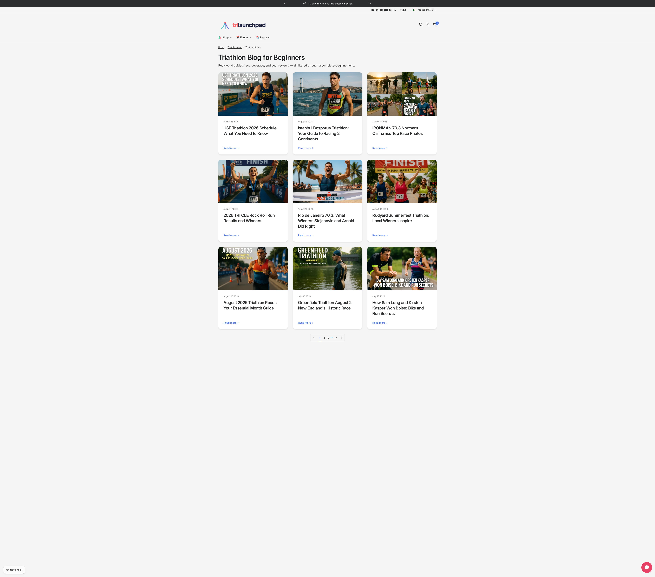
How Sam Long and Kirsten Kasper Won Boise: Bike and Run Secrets (398, 308)
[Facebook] (372, 10)
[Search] (420, 24)
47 (335, 337)
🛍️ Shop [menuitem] (223, 37)
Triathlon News (235, 47)
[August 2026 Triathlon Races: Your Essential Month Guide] (253, 268)
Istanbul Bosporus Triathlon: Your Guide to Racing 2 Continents (323, 133)
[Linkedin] (395, 10)
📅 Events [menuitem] (242, 37)
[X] (377, 10)
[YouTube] (386, 10)
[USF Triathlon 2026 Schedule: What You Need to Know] (253, 94)
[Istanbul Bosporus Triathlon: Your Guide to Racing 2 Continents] (327, 94)
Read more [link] (230, 148)
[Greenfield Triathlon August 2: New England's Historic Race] (327, 268)
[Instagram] (381, 10)
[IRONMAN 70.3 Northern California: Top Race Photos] (402, 94)
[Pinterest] (390, 10)
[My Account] (427, 24)
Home (221, 47)
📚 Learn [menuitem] (261, 37)
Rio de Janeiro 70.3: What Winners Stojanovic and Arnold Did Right (326, 221)
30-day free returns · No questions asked (330, 3)
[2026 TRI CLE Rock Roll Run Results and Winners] (253, 181)
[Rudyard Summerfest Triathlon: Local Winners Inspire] (402, 181)
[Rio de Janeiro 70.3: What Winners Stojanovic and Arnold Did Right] (327, 181)
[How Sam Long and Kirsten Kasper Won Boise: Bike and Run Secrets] (402, 268)
